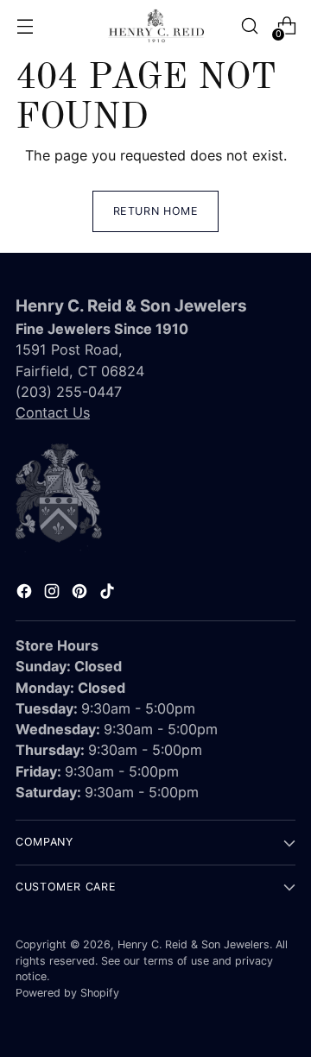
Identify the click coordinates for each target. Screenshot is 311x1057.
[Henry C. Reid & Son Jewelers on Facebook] (26, 593)
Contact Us (53, 412)
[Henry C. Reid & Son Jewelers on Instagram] (53, 593)
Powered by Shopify (67, 992)
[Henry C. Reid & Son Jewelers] (155, 26)
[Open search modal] (249, 26)
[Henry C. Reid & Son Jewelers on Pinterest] (81, 593)
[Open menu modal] (24, 26)
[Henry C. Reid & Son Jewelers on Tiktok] (108, 593)
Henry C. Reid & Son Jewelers (193, 944)
